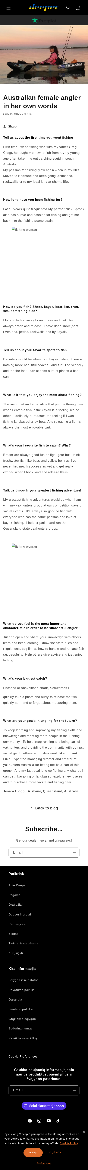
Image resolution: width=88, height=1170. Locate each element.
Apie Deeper (18, 885)
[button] (8, 7)
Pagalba (15, 895)
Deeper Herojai (20, 914)
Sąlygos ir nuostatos (23, 980)
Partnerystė (17, 924)
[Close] (84, 1132)
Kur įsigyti (16, 953)
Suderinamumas (20, 1028)
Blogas (14, 933)
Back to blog (46, 808)
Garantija (15, 999)
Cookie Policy (69, 1143)
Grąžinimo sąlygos (22, 1018)
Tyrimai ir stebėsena (23, 943)
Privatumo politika (22, 990)
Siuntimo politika (21, 1009)
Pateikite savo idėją (23, 1038)
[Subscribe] (74, 853)
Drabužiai (15, 904)
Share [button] (12, 126)
